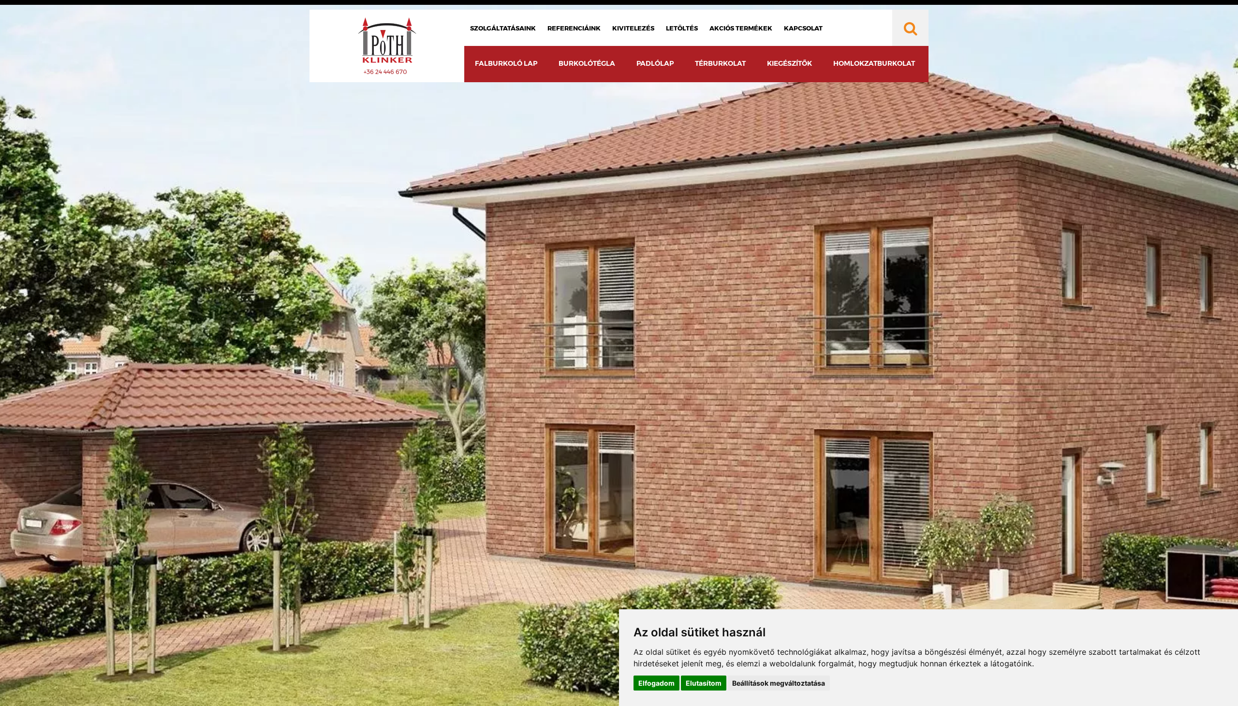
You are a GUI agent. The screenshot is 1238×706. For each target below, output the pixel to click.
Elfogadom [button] (656, 683)
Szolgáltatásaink (503, 28)
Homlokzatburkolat (874, 63)
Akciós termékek (740, 28)
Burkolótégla (587, 63)
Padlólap (655, 63)
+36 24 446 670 (385, 71)
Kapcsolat (803, 28)
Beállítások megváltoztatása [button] (778, 683)
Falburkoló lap (506, 63)
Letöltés (682, 28)
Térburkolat (720, 63)
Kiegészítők (789, 63)
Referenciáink (574, 28)
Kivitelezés (633, 28)
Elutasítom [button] (704, 683)
